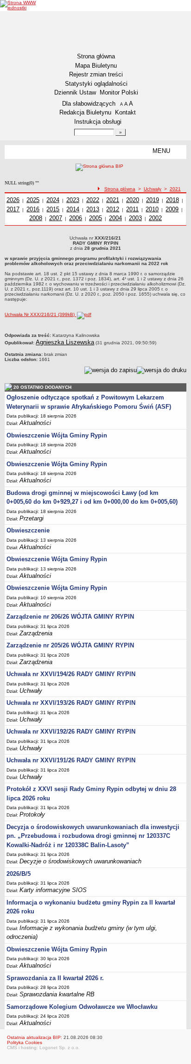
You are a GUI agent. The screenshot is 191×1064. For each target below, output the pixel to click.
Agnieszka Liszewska (65, 342)
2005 (95, 218)
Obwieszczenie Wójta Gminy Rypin (56, 435)
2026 (12, 199)
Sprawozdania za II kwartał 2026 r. (55, 978)
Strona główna (96, 56)
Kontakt (125, 112)
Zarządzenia (35, 633)
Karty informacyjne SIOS (53, 890)
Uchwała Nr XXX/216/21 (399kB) (40, 314)
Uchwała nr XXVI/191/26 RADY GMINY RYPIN (70, 760)
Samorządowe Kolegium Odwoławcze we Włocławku (82, 1006)
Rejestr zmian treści (96, 74)
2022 (92, 199)
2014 (72, 209)
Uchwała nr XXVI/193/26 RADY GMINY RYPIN (70, 702)
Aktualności (35, 422)
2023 (72, 199)
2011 (132, 209)
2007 (55, 218)
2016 (32, 209)
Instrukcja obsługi (97, 121)
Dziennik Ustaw (75, 92)
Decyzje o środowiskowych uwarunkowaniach (80, 861)
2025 (32, 199)
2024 (52, 199)
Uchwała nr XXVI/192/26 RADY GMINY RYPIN (70, 731)
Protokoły (32, 814)
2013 (92, 209)
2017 (12, 209)
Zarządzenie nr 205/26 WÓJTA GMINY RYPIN (70, 645)
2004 (115, 218)
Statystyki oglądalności (96, 83)
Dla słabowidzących (88, 103)
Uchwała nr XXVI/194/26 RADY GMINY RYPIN (70, 674)
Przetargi (31, 518)
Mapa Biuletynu (96, 65)
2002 (155, 218)
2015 (52, 209)
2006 (75, 218)
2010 (152, 209)
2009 (172, 209)
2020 (132, 199)
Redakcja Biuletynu (85, 112)
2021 (175, 188)
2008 (35, 218)
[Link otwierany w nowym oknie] (20, 5)
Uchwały (152, 188)
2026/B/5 (18, 873)
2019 (152, 199)
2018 (172, 199)
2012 (112, 209)
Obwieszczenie (28, 530)
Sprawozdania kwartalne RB (57, 994)
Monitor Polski (119, 92)
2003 (135, 218)
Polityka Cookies (24, 1042)
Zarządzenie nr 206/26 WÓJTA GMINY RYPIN (70, 616)
